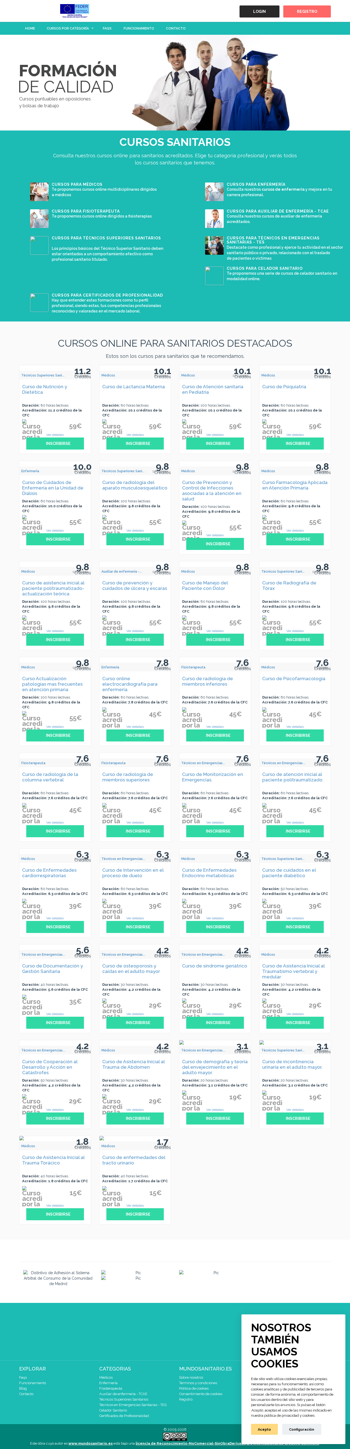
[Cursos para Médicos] (39, 191)
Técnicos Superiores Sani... (43, 375)
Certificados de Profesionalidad (124, 1416)
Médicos (108, 375)
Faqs (107, 28)
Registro (307, 11)
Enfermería (30, 471)
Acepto (264, 1429)
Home (30, 28)
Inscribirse (58, 443)
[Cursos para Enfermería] (214, 191)
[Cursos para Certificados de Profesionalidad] (39, 302)
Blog (23, 1388)
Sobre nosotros (191, 1377)
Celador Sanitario (113, 1410)
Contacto (176, 28)
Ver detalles (55, 435)
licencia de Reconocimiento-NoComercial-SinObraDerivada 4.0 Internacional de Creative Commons (227, 1443)
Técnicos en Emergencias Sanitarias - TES (133, 1405)
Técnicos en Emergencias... (203, 763)
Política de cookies (194, 1388)
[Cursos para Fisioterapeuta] (39, 218)
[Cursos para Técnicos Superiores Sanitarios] (39, 245)
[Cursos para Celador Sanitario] (214, 275)
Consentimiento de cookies (200, 1394)
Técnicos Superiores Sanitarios (123, 1399)
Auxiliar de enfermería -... (121, 571)
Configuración (301, 1429)
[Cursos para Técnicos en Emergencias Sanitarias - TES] (214, 245)
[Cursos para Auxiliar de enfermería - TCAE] (214, 218)
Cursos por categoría (68, 28)
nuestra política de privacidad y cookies (282, 1415)
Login (259, 11)
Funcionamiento (139, 28)
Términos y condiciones (198, 1383)
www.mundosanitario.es (90, 1443)
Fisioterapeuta (193, 667)
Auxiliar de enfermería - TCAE (123, 1394)
